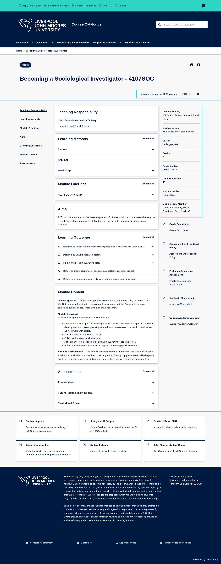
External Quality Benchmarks (73, 42)
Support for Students (104, 42)
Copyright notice (127, 542)
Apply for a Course (32, 5)
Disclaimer (86, 542)
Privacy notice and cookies (177, 542)
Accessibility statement (41, 542)
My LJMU (107, 5)
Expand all (148, 138)
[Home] (41, 26)
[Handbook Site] (36, 481)
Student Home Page (58, 5)
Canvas (122, 5)
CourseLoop (212, 559)
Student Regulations (85, 5)
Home (19, 50)
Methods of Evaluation (137, 42)
